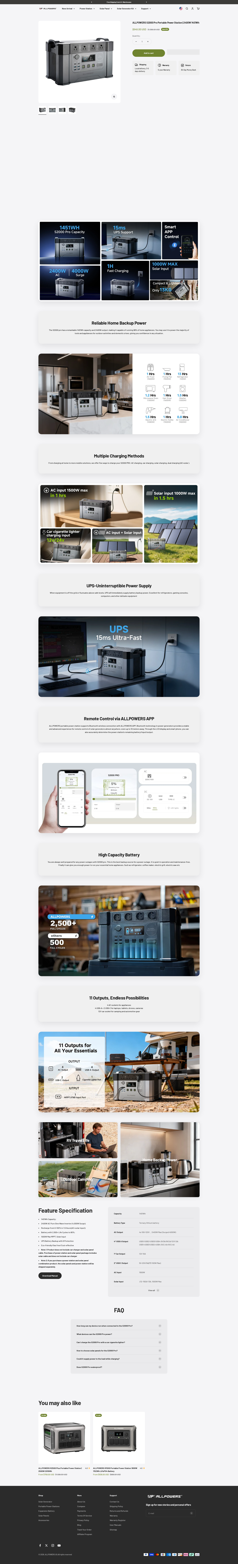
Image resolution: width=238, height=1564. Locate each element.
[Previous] (91, 2)
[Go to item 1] (42, 110)
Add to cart (149, 53)
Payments (81, 1511)
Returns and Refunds (119, 1511)
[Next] (146, 2)
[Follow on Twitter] (46, 1545)
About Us (81, 1501)
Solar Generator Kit (125, 8)
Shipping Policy (116, 1506)
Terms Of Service (84, 1515)
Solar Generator (45, 1501)
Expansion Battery (46, 1511)
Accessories (43, 1520)
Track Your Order (84, 1529)
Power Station (86, 8)
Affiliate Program (84, 1534)
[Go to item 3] (62, 110)
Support (144, 8)
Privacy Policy (83, 1520)
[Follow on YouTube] (59, 1545)
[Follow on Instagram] (52, 1545)
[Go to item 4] (72, 110)
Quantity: (136, 36)
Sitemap (113, 1529)
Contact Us (114, 1501)
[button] (183, 52)
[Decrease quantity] (136, 42)
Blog (79, 1525)
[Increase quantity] (147, 42)
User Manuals (115, 1525)
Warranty (114, 1515)
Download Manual (50, 1275)
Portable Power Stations (49, 1506)
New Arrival (67, 8)
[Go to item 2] (52, 110)
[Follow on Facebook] (40, 1545)
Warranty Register (118, 1520)
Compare (81, 1506)
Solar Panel (105, 8)
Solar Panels (43, 1515)
